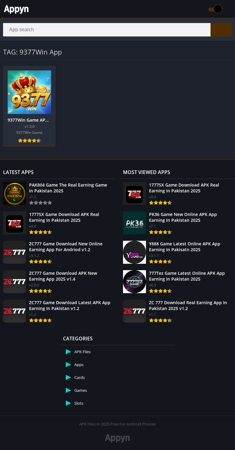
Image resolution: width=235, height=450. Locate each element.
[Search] (221, 29)
